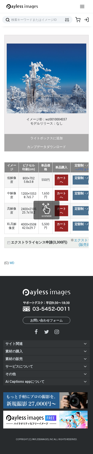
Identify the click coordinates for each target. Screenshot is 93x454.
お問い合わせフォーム (46, 320)
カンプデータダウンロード (46, 147)
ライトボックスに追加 (46, 138)
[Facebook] (36, 331)
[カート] (78, 20)
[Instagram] (56, 331)
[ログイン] (86, 20)
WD (12, 263)
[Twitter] (46, 331)
